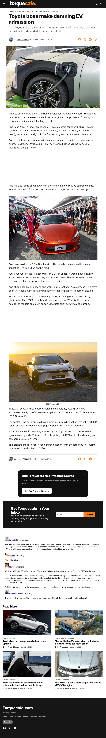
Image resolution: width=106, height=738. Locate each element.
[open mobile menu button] (4, 4)
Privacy (26, 717)
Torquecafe (64, 647)
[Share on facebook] (80, 39)
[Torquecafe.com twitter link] (9, 728)
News (12, 11)
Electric (18, 11)
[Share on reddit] (90, 39)
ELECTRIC (35, 11)
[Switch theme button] (101, 4)
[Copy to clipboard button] (95, 39)
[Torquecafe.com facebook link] (5, 728)
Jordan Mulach (23, 39)
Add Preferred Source (39, 491)
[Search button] (97, 4)
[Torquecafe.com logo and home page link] (23, 4)
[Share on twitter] (85, 39)
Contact (18, 717)
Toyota (55, 11)
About (5, 717)
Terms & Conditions (38, 717)
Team (11, 717)
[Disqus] (53, 567)
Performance (66, 679)
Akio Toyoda (26, 11)
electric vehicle (45, 11)
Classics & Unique (67, 638)
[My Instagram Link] (14, 728)
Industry (12, 638)
